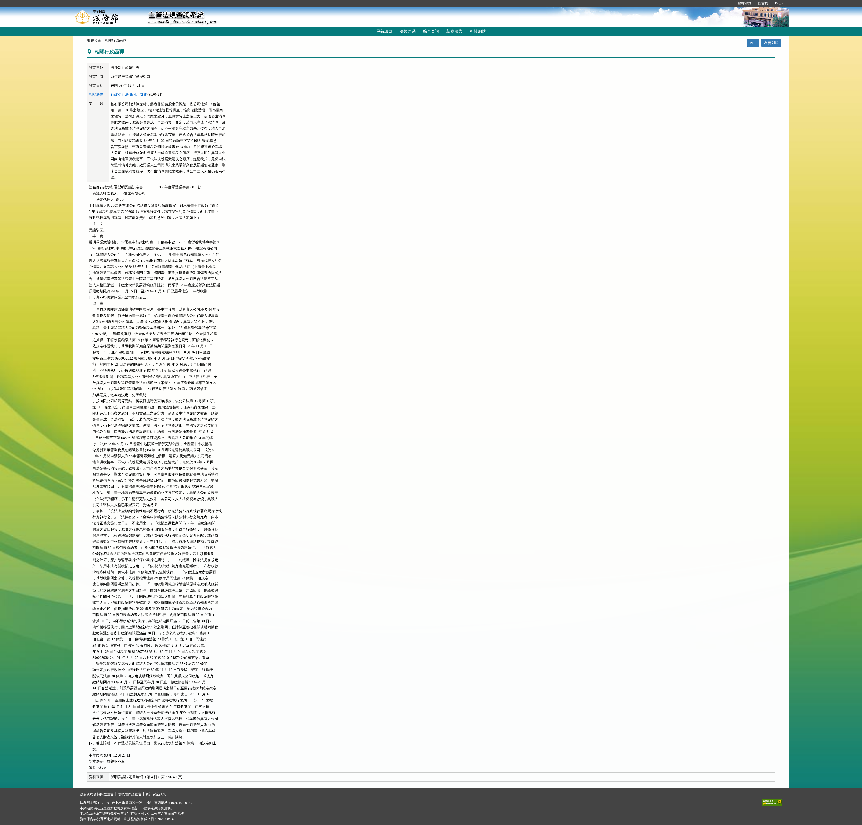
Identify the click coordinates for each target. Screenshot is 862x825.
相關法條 (96, 94)
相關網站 (478, 31)
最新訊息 (384, 31)
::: (729, 3)
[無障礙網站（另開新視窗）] (772, 801)
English (780, 3)
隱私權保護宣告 (129, 794)
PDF (753, 43)
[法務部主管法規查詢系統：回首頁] (109, 17)
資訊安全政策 (156, 794)
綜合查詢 (431, 31)
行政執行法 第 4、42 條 (129, 94)
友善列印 (771, 43)
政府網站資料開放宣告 (97, 794)
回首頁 (763, 3)
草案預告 (454, 31)
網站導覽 (744, 3)
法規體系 (408, 31)
